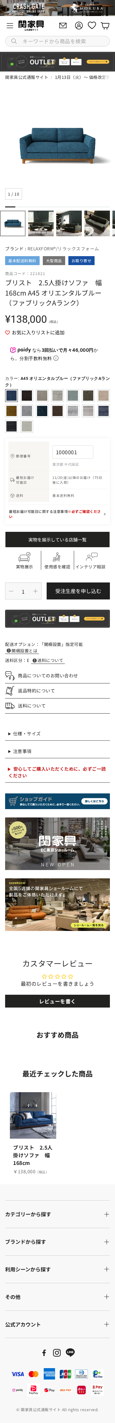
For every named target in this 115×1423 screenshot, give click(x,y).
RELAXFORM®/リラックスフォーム (63, 248)
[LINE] (70, 1352)
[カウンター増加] (35, 591)
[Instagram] (57, 1353)
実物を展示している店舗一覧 (57, 539)
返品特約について (36, 690)
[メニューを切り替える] (10, 25)
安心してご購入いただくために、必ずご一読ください (57, 772)
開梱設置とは (24, 651)
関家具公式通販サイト (26, 77)
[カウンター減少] (11, 591)
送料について (50, 660)
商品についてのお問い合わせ (48, 675)
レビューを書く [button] (57, 1001)
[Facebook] (44, 1353)
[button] (57, 41)
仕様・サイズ (27, 733)
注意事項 (22, 751)
